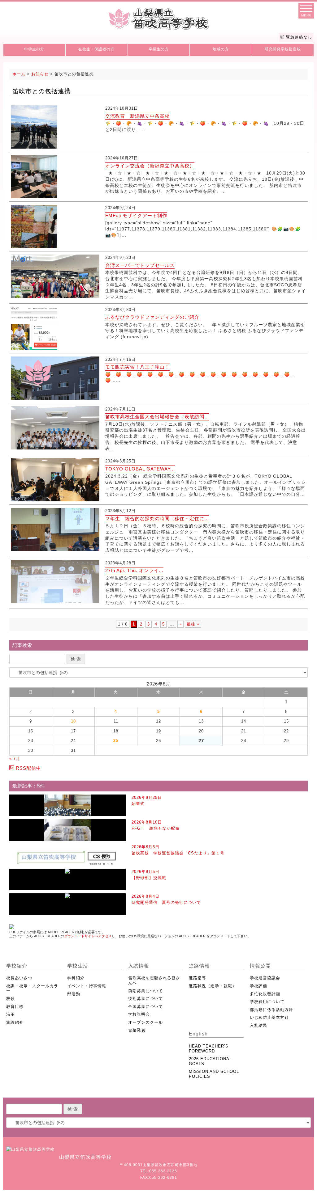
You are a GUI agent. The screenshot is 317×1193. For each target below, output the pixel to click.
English (198, 1033)
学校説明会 (139, 1014)
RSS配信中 (28, 768)
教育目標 (15, 1006)
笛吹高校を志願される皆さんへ (154, 980)
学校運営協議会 (265, 978)
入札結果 (258, 1025)
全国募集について (145, 1006)
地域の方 (221, 49)
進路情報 (199, 965)
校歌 (10, 998)
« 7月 (14, 758)
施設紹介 (15, 1022)
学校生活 (77, 965)
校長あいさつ (19, 978)
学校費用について (267, 1001)
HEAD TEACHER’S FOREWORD (208, 1048)
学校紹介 (16, 965)
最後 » (193, 624)
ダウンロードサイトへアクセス (88, 936)
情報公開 (260, 965)
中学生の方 (34, 49)
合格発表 (136, 1030)
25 (115, 740)
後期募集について (145, 998)
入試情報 (138, 965)
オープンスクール (145, 1022)
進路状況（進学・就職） (213, 986)
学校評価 (258, 986)
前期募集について (145, 991)
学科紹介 (76, 978)
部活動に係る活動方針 (271, 1009)
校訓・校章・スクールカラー (32, 988)
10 (73, 721)
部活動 (73, 994)
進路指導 (197, 978)
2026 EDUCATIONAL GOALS (210, 1061)
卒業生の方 (159, 49)
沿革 (10, 1014)
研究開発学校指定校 (283, 49)
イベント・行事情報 (86, 986)
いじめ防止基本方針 (269, 1017)
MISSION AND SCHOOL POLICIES (214, 1074)
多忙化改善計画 (265, 994)
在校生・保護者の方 (96, 49)
